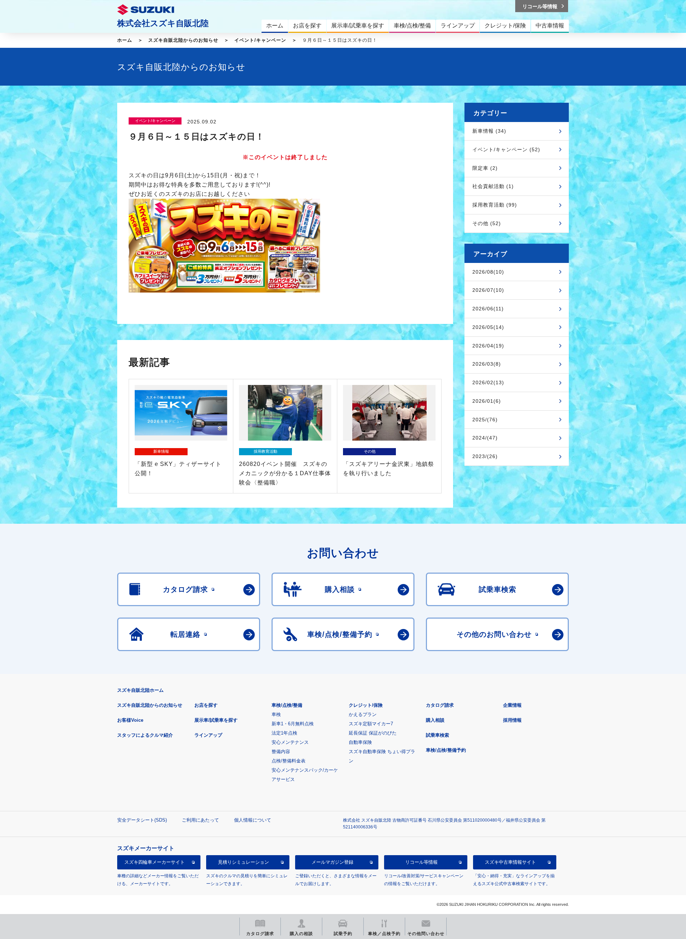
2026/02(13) (488, 382)
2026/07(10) (488, 290)
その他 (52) (486, 223)
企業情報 (512, 705)
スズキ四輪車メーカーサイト (154, 862)
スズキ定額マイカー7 (371, 723)
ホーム (124, 40)
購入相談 (435, 720)
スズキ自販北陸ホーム (140, 690)
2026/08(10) (488, 272)
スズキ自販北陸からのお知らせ (183, 40)
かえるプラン (363, 714)
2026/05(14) (488, 327)
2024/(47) (485, 438)
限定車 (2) (485, 168)
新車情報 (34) (489, 131)
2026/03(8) (486, 364)
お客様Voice (130, 720)
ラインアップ (208, 735)
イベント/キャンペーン (260, 40)
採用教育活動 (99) (494, 205)
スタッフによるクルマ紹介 (145, 735)
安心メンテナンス (290, 742)
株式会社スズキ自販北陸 (163, 23)
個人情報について (252, 820)
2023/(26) (485, 456)
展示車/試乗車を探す (216, 720)
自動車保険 (360, 742)
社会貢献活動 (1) (493, 186)
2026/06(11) (488, 308)
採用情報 (512, 720)
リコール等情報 (421, 862)
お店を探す (206, 705)
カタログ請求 (440, 705)
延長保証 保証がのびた (373, 733)
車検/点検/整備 (287, 705)
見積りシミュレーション (243, 862)
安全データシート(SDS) (142, 820)
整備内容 (281, 751)
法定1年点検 (284, 733)
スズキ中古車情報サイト (510, 862)
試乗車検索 (437, 735)
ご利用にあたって (200, 820)
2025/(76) (485, 419)
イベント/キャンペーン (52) (506, 149)
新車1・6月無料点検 (293, 723)
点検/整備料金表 (288, 760)
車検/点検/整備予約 (446, 750)
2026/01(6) (486, 401)
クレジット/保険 (366, 705)
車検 (276, 714)
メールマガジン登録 (332, 862)
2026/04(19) (488, 346)
